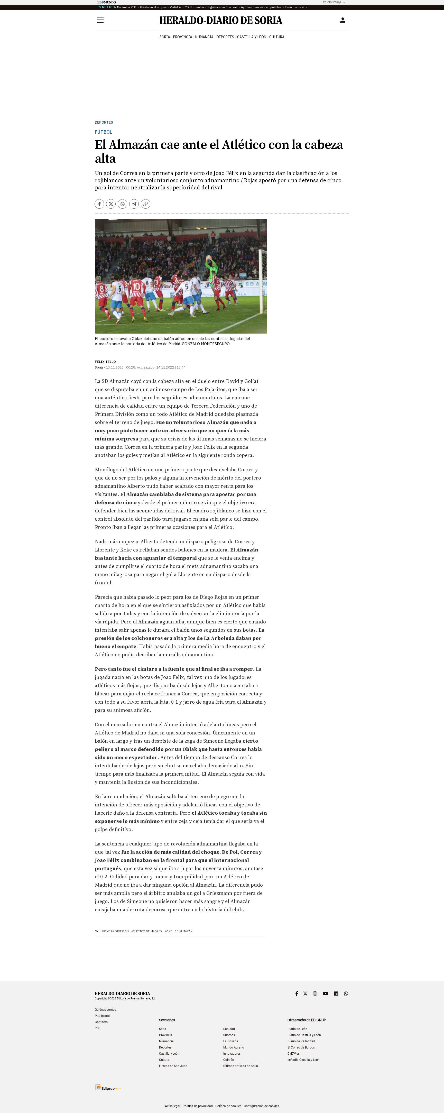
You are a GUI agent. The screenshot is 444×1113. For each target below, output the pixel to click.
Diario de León (297, 1029)
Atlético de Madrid (146, 931)
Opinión (228, 1060)
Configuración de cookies (261, 1106)
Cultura (164, 1060)
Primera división (115, 931)
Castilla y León (169, 1053)
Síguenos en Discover (222, 7)
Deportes (104, 122)
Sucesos (229, 1035)
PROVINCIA (182, 37)
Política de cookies (228, 1106)
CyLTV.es (294, 1053)
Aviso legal (172, 1106)
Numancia (166, 1041)
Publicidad (102, 1016)
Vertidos (175, 7)
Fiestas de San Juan (173, 1066)
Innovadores (231, 1053)
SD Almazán (183, 931)
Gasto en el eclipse (153, 7)
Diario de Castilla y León (304, 1035)
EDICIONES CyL (332, 2)
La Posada (230, 1041)
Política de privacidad (198, 1106)
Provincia (165, 1035)
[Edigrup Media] (108, 1087)
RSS (97, 1028)
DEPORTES (225, 37)
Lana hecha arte (296, 7)
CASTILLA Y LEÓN (251, 37)
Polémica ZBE (127, 7)
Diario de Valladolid (301, 1041)
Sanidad (229, 1029)
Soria (162, 1029)
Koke (168, 931)
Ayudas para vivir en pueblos (261, 7)
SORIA (165, 37)
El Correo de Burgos (301, 1047)
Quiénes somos (105, 1009)
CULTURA (276, 37)
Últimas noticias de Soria (240, 1066)
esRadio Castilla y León (304, 1060)
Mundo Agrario (233, 1047)
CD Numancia (194, 7)
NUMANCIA (204, 37)
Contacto (101, 1022)
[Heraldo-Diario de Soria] (221, 20)
